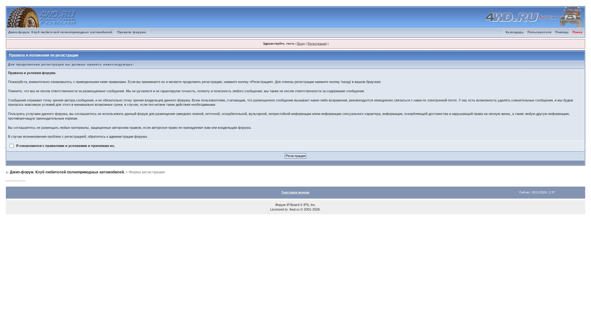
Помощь (562, 32)
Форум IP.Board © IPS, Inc (295, 205)
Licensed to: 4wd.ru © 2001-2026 (295, 209)
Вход (301, 43)
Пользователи (539, 32)
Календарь (515, 32)
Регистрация (317, 43)
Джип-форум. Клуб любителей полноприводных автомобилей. (60, 32)
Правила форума (131, 32)
